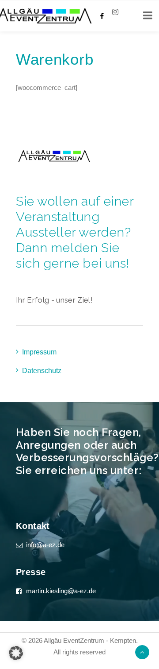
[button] (16, 653)
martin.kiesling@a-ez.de (61, 591)
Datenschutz (41, 370)
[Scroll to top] (142, 651)
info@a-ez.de (45, 544)
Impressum (39, 352)
